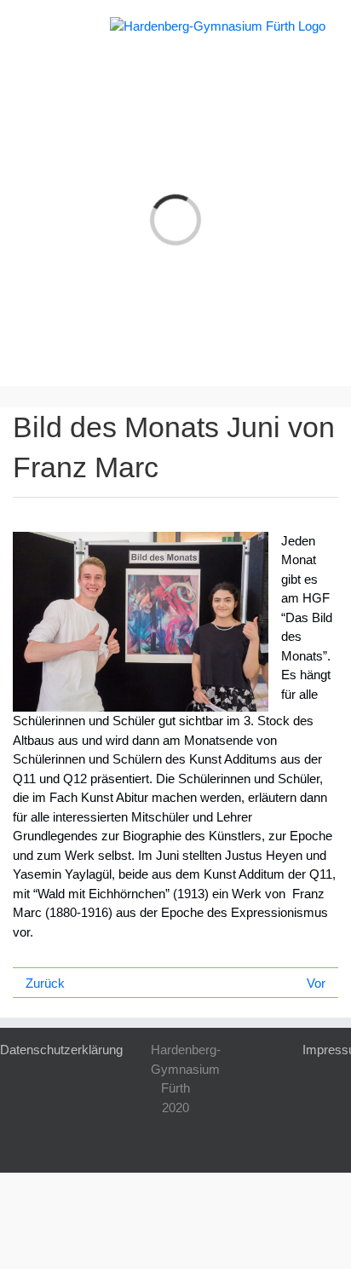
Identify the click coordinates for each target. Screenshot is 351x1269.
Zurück (45, 983)
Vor (316, 983)
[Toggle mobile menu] (32, 26)
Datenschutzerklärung (61, 1049)
